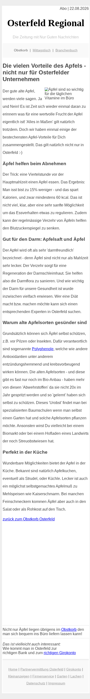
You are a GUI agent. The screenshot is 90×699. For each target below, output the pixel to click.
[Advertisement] (45, 575)
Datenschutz (35, 683)
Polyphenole (43, 349)
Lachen (76, 676)
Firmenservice (43, 676)
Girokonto (73, 669)
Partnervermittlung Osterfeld (41, 669)
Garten (62, 676)
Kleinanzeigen (19, 676)
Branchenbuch (66, 50)
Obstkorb (69, 629)
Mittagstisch (42, 50)
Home (13, 669)
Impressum (56, 683)
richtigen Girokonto (60, 653)
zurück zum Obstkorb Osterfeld (29, 519)
